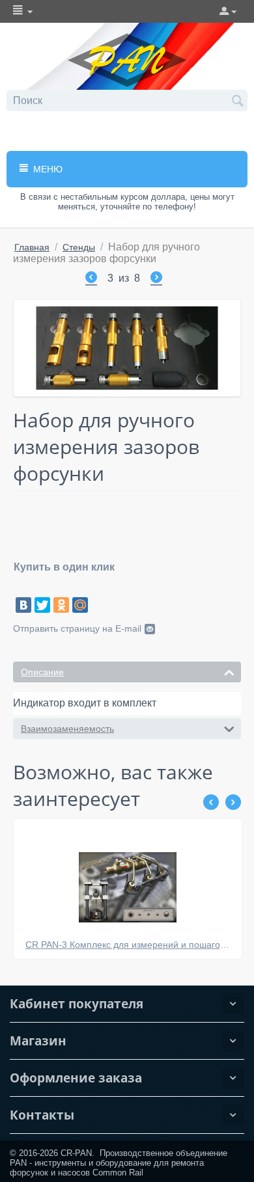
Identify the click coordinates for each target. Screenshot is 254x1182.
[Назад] (91, 279)
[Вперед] (156, 279)
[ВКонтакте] (23, 605)
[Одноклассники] (61, 605)
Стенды (79, 247)
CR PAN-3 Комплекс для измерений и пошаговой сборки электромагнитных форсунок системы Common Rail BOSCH (128, 944)
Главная (31, 247)
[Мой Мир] (80, 605)
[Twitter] (42, 605)
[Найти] (237, 101)
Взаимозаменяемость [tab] (67, 728)
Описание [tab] (42, 672)
